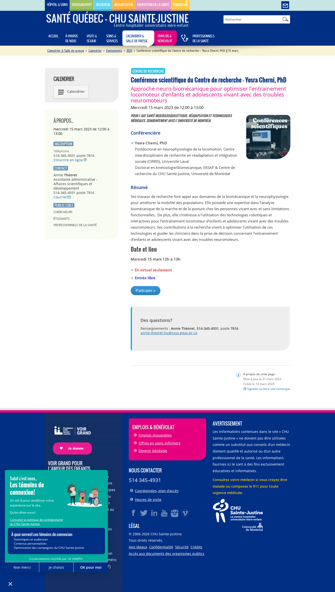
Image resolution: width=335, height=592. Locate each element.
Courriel (60, 197)
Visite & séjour (92, 38)
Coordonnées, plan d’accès (157, 490)
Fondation (180, 4)
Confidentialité (161, 547)
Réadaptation (123, 4)
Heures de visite (148, 499)
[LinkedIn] (154, 513)
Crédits (196, 547)
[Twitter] (144, 513)
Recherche (103, 4)
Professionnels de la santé (203, 38)
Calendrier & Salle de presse (136, 38)
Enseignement (82, 4)
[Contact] (285, 5)
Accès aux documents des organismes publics (166, 553)
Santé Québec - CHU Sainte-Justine (117, 18)
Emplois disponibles (155, 435)
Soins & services (112, 38)
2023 (129, 51)
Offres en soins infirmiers (159, 443)
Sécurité (182, 547)
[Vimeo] (185, 513)
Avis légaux (138, 547)
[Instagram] (175, 513)
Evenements (114, 51)
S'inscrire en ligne (68, 160)
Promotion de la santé (153, 4)
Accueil (53, 36)
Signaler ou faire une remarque (268, 389)
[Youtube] (164, 513)
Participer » (145, 291)
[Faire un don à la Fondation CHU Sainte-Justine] (70, 436)
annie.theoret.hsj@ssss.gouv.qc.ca (169, 332)
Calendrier (95, 51)
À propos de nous (71, 38)
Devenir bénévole (153, 450)
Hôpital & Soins (57, 4)
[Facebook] (134, 513)
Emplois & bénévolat (165, 38)
